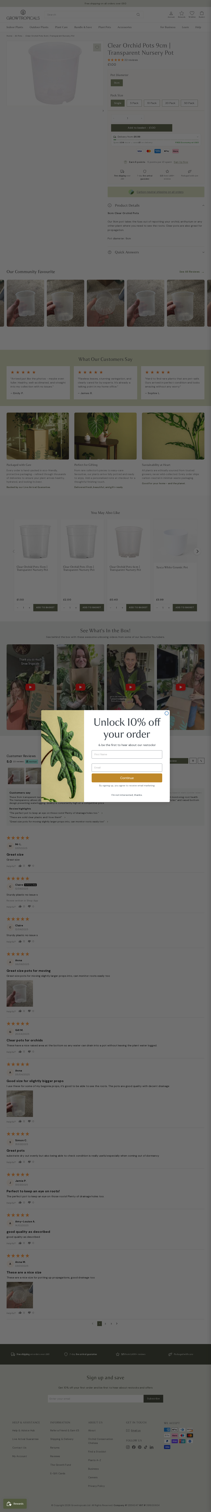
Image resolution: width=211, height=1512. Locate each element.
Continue (127, 778)
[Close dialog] (166, 713)
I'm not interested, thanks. (126, 794)
